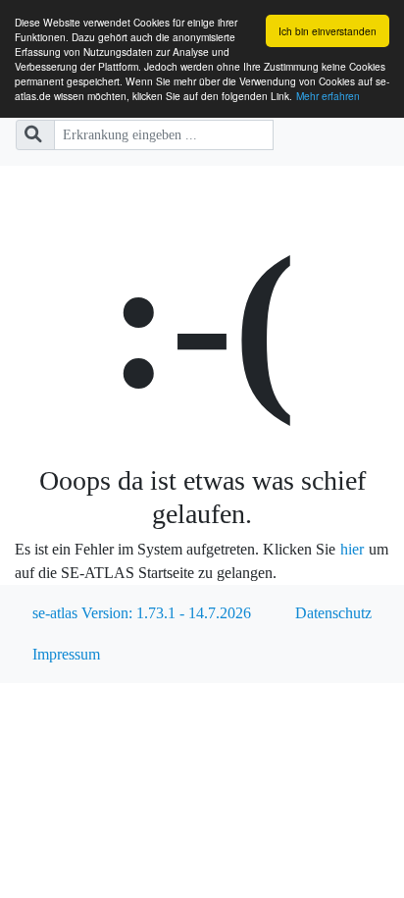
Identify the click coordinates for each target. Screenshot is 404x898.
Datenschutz (333, 613)
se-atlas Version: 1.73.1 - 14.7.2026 (141, 613)
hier (352, 549)
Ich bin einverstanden (327, 31)
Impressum (66, 654)
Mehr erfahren (328, 95)
